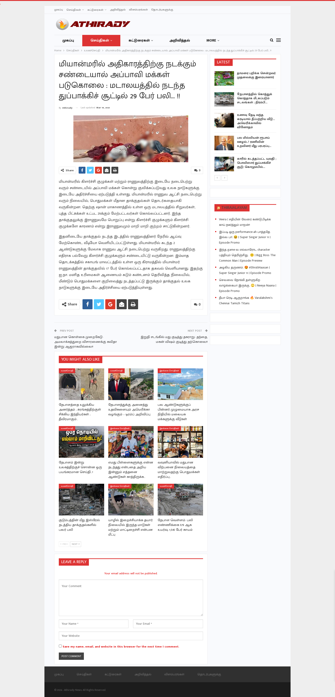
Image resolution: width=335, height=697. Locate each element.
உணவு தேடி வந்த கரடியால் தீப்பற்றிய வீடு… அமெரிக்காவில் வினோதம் (256, 121)
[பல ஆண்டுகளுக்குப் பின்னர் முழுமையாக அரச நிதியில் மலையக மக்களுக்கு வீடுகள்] (180, 384)
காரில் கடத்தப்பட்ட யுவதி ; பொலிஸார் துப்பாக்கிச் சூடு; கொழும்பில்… (256, 162)
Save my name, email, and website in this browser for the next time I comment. (121, 646)
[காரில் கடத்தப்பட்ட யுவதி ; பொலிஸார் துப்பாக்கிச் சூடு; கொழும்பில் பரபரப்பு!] (224, 164)
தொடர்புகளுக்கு (162, 9)
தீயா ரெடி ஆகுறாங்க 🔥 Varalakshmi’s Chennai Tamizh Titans (246, 300)
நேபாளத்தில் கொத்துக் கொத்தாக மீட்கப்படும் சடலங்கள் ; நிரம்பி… (254, 98)
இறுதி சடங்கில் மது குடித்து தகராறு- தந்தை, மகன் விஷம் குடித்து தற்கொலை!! (174, 339)
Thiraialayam (234, 207)
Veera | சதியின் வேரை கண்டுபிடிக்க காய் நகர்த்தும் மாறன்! (245, 222)
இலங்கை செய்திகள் (169, 370)
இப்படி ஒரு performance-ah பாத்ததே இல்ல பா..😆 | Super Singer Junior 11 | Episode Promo (245, 237)
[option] (245, 122)
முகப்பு (58, 9)
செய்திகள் (73, 10)
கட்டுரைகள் (95, 10)
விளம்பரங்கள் (138, 9)
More (211, 40)
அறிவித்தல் (118, 9)
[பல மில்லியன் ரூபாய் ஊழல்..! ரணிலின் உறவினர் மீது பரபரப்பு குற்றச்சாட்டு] (224, 143)
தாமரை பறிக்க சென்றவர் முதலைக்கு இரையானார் (256, 75)
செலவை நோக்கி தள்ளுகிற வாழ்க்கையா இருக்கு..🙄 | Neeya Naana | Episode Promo (247, 285)
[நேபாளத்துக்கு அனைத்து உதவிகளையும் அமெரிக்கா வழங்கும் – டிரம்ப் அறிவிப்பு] (131, 384)
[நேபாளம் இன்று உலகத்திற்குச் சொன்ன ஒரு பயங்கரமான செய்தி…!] (81, 442)
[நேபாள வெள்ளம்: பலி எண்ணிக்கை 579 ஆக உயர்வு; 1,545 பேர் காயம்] (180, 499)
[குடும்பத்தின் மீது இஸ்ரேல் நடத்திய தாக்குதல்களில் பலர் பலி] (81, 499)
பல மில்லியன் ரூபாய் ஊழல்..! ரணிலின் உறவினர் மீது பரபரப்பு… (254, 141)
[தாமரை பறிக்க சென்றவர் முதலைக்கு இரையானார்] (224, 78)
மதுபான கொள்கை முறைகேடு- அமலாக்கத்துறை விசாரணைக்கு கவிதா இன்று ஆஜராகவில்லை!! (85, 341)
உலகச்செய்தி (67, 370)
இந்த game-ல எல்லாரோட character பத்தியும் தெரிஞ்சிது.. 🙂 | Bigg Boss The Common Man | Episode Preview (247, 255)
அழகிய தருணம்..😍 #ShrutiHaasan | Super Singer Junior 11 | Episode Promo (245, 270)
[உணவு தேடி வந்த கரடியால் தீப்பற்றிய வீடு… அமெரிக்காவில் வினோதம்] (224, 120)
